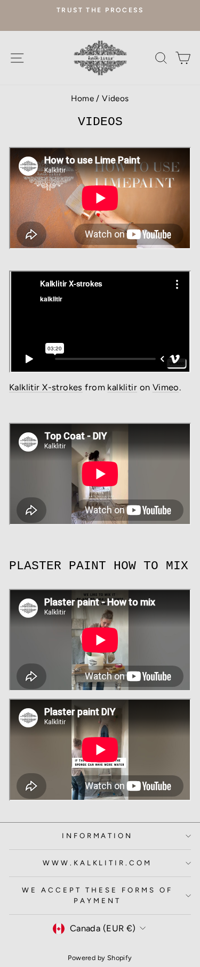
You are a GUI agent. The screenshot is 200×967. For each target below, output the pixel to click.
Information (97, 835)
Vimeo (166, 387)
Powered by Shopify (100, 958)
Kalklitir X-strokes (46, 387)
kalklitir (122, 387)
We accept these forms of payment (97, 895)
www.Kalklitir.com (98, 862)
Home (82, 98)
